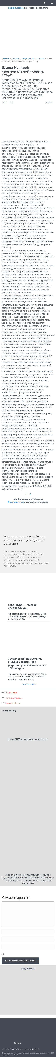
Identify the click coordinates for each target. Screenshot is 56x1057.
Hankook (9, 703)
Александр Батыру (14, 698)
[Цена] (25, 522)
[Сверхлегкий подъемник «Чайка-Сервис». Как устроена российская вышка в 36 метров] (28, 640)
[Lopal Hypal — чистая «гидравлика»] (28, 588)
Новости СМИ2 (28, 684)
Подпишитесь (16, 7)
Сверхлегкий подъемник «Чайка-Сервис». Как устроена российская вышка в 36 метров (27, 663)
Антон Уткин (12, 693)
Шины (16, 703)
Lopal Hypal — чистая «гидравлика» (22, 606)
